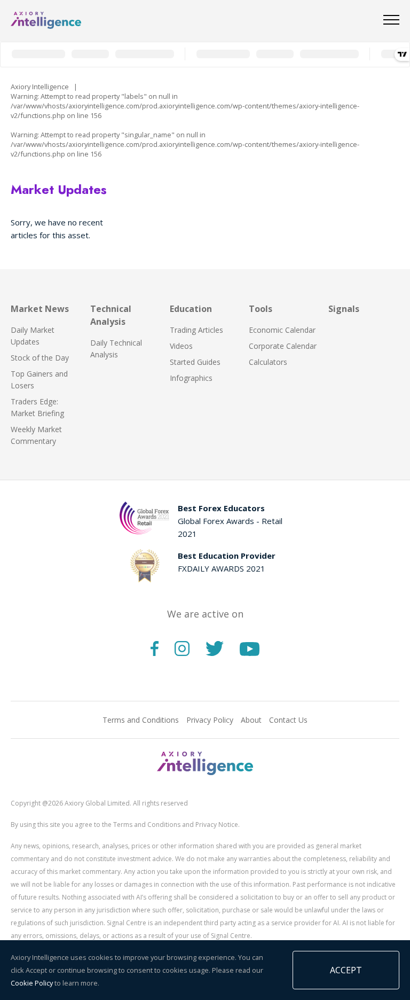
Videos (181, 346)
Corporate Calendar (283, 346)
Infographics (191, 378)
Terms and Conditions (140, 720)
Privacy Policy (209, 720)
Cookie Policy (32, 983)
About (251, 720)
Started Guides (195, 362)
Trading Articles (196, 330)
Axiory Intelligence (40, 86)
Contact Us (288, 720)
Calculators (268, 362)
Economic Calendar (282, 330)
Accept (346, 970)
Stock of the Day (40, 358)
